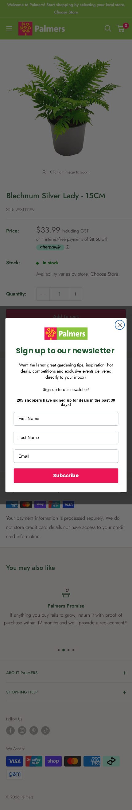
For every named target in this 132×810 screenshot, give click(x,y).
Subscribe (66, 475)
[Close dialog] (120, 324)
